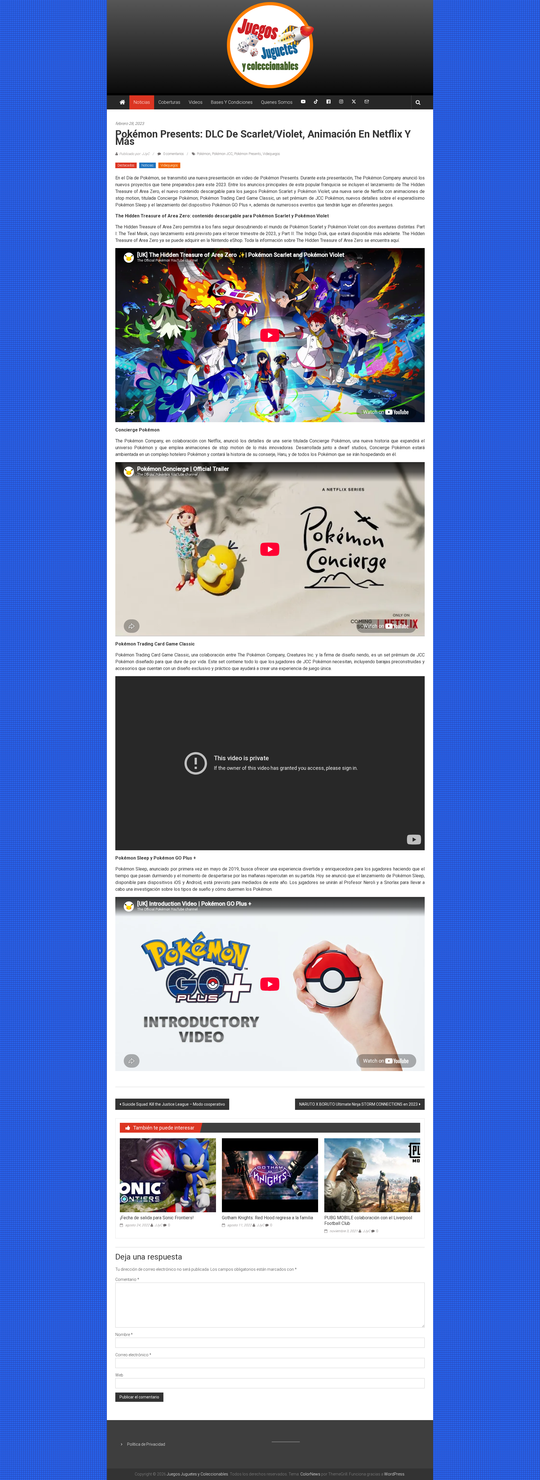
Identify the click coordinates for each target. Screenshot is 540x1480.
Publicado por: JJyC (134, 154)
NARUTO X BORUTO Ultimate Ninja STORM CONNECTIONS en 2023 (358, 1104)
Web (119, 1375)
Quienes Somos (276, 102)
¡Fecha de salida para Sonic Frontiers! (157, 1217)
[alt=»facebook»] (328, 102)
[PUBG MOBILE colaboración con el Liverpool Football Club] (372, 1175)
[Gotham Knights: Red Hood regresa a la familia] (270, 1175)
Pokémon (203, 154)
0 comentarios (173, 154)
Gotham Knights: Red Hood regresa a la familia (267, 1217)
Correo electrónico (133, 1355)
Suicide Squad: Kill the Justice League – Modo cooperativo (173, 1104)
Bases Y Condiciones (232, 102)
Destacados (126, 165)
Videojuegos (271, 154)
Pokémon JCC (222, 154)
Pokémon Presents (247, 154)
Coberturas (169, 102)
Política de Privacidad (146, 1444)
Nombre (124, 1334)
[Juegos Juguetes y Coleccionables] (270, 46)
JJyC (158, 1225)
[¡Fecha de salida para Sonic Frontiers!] (168, 1175)
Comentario (127, 1279)
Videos (195, 102)
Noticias (142, 102)
